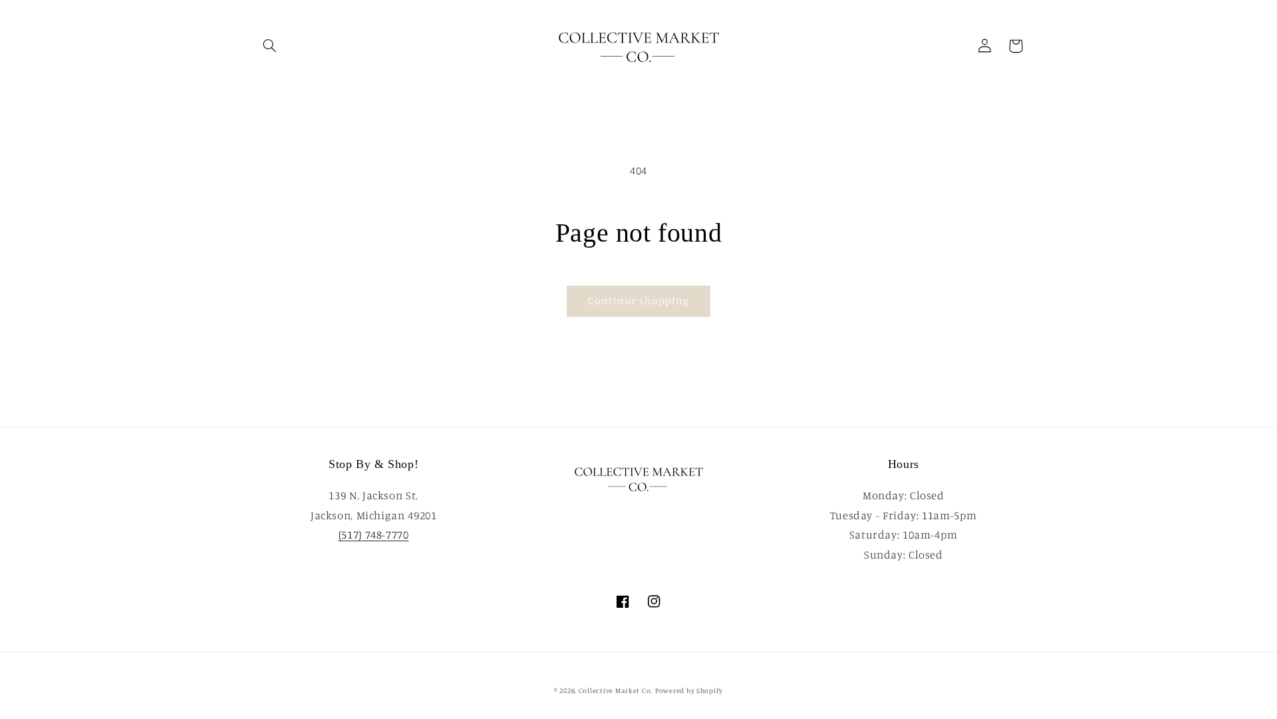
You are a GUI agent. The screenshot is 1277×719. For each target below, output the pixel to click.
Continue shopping (639, 300)
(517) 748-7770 (374, 534)
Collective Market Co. (615, 690)
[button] (270, 46)
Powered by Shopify (689, 690)
